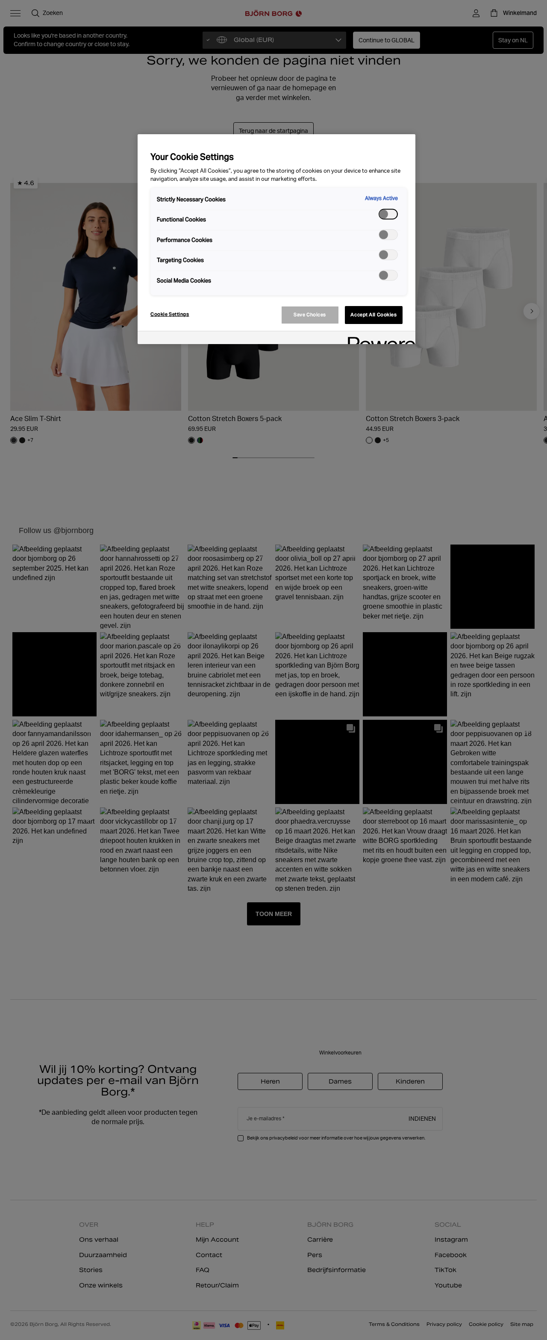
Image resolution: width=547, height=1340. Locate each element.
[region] (276, 239)
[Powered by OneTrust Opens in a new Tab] (378, 338)
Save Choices (310, 315)
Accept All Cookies (373, 315)
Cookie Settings (169, 314)
